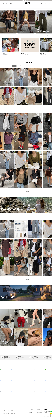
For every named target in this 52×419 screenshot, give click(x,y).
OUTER (29, 6)
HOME (2, 410)
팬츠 (36, 65)
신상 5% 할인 (6, 6)
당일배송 (17, 6)
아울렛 (19, 6)
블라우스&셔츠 (21, 65)
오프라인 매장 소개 (11, 410)
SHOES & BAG (42, 6)
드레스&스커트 (29, 65)
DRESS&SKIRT (35, 6)
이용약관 (8, 410)
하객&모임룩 (26, 6)
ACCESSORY (46, 6)
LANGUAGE (4, 3)
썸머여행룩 (23, 6)
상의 (14, 65)
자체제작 (10, 6)
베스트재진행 (13, 6)
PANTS (39, 6)
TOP (32, 6)
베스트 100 (3, 6)
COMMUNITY (10, 3)
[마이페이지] (43, 3)
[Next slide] (48, 35)
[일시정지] (50, 35)
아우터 (42, 65)
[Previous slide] (47, 35)
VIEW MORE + (28, 191)
